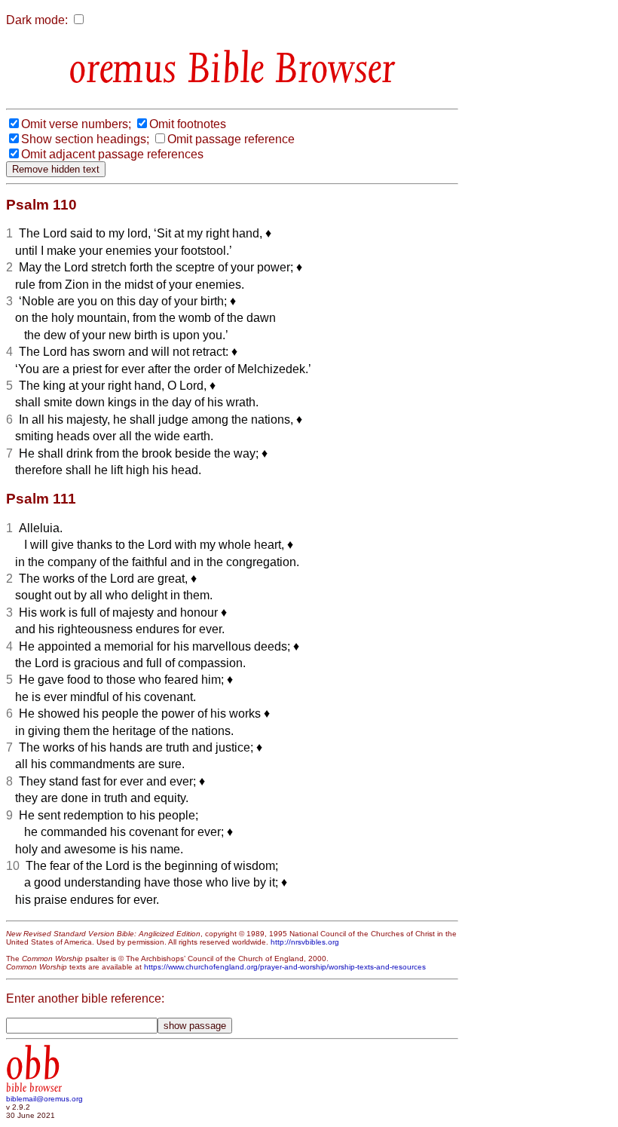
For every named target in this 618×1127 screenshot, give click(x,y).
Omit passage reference (231, 139)
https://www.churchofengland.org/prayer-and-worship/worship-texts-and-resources (285, 967)
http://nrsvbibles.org (305, 942)
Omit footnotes (187, 124)
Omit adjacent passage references (112, 154)
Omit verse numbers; (76, 124)
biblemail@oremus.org (44, 1099)
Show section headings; (85, 139)
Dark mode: (37, 20)
